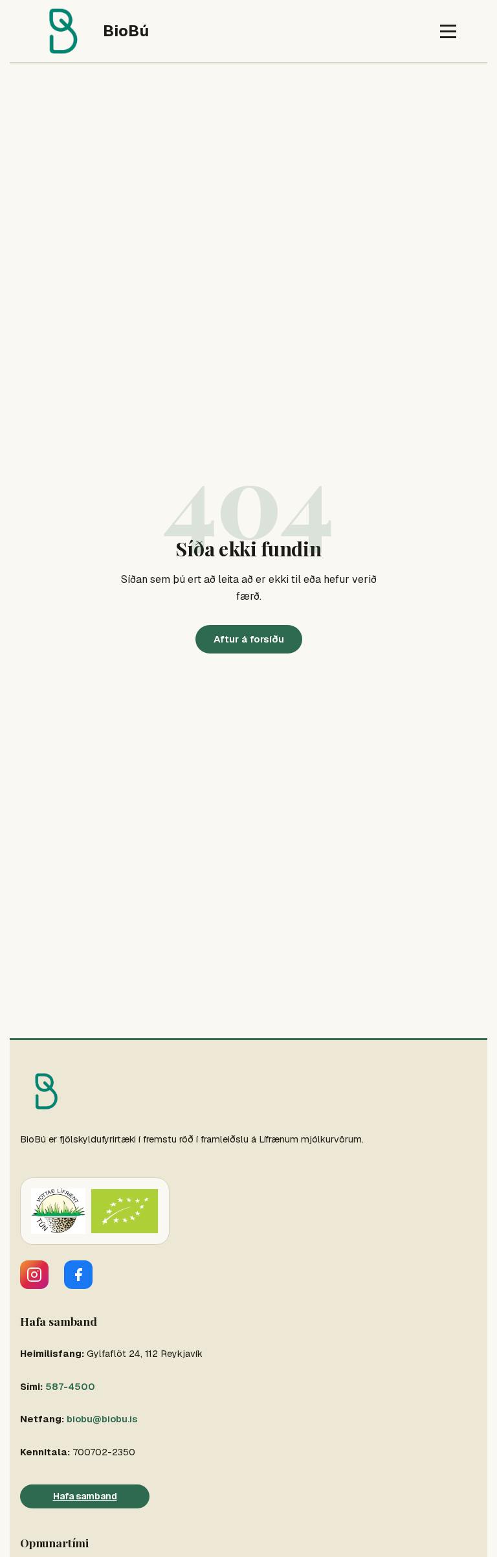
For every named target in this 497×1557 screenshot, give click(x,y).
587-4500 (70, 1386)
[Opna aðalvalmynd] (448, 31)
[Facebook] (78, 1274)
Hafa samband (85, 1496)
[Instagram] (34, 1274)
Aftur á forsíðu (249, 639)
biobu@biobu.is (102, 1419)
